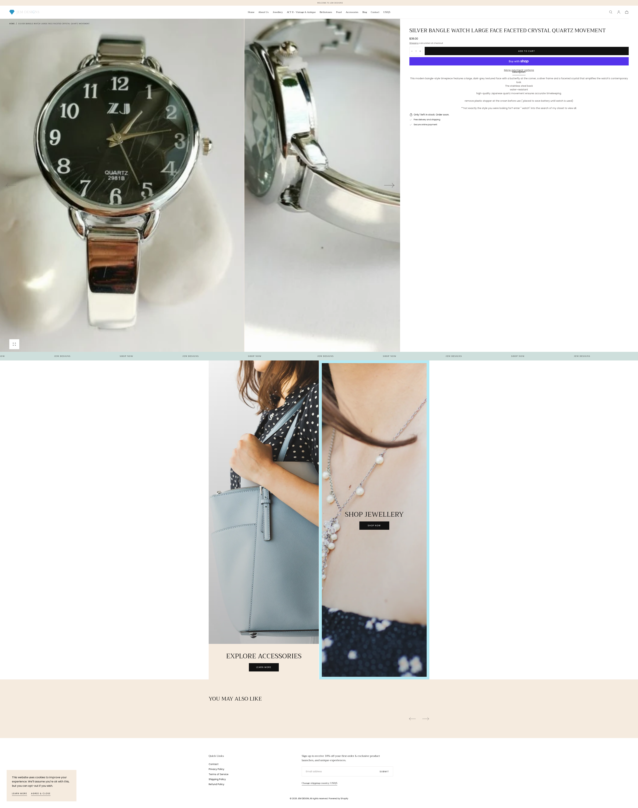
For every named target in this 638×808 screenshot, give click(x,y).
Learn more (19, 793)
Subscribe (338, 418)
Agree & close (41, 793)
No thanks (319, 429)
